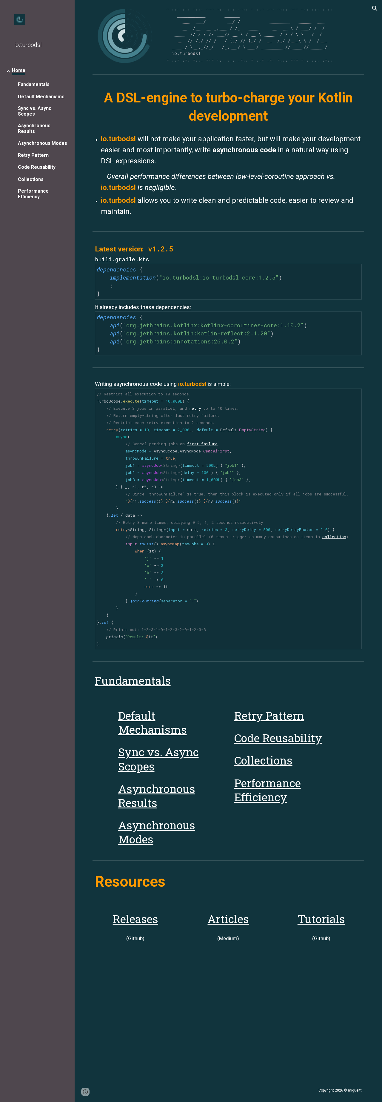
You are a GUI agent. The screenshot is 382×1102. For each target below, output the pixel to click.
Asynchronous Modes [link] (42, 143)
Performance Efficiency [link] (33, 193)
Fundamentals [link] (34, 84)
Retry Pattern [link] (33, 155)
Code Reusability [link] (37, 167)
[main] (228, 106)
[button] (375, 8)
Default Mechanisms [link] (41, 96)
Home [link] (18, 70)
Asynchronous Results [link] (34, 128)
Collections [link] (31, 179)
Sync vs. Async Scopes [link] (34, 111)
